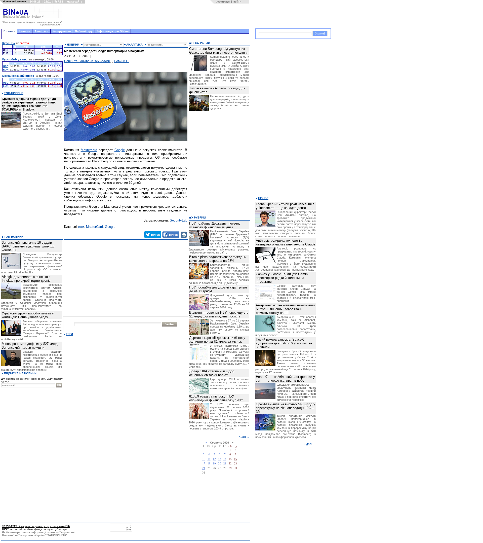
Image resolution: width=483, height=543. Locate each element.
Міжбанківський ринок (18, 75)
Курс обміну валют (15, 59)
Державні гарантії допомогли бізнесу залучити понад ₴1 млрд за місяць (217, 339)
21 (224, 463)
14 (224, 459)
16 (235, 459)
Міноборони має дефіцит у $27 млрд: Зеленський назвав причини (30, 345)
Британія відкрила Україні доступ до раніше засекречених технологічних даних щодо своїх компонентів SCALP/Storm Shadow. (29, 104)
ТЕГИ (69, 334)
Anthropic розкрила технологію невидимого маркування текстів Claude (285, 242)
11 (209, 459)
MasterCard (94, 227)
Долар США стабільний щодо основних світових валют (211, 373)
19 (214, 463)
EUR (5, 69)
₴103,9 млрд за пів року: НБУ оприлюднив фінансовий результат (216, 398)
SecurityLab (178, 220)
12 (214, 459)
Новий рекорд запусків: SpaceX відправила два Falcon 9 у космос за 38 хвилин (284, 343)
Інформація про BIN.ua (113, 31)
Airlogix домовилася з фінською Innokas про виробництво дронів (26, 278)
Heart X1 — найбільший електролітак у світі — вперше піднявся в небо (285, 378)
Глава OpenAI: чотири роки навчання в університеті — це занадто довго (285, 206)
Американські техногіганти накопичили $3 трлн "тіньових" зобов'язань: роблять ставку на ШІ (285, 309)
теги (81, 227)
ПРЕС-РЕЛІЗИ (200, 42)
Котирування (62, 31)
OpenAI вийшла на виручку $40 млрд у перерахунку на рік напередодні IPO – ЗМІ (285, 408)
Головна (9, 31)
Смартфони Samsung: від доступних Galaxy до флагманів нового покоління (218, 50)
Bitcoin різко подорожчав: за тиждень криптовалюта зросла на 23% (217, 259)
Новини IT (121, 61)
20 (219, 463)
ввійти (237, 1)
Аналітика (41, 31)
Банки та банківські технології (87, 61)
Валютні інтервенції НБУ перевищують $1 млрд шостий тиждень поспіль (219, 314)
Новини (24, 31)
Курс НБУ (8, 43)
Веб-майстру (84, 31)
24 (203, 468)
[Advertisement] (157, 16)
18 (209, 463)
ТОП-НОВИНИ (13, 93)
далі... (244, 437)
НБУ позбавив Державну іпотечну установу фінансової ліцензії (214, 225)
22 (230, 463)
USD (5, 66)
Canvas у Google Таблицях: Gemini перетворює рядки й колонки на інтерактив (282, 277)
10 (203, 459)
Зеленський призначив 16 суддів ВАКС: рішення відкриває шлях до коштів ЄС (28, 246)
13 (219, 459)
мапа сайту (74, 1)
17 (203, 463)
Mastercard (89, 150)
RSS (60, 1)
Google (119, 150)
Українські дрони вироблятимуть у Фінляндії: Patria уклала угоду (28, 315)
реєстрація (223, 1)
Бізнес (263, 198)
